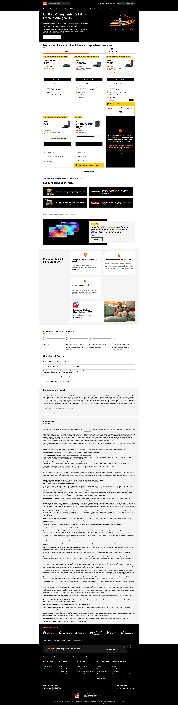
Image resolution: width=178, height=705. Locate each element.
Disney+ (69, 527)
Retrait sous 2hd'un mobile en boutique (98, 633)
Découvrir (96, 239)
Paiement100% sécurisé (66, 632)
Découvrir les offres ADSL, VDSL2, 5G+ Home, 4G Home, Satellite (60, 214)
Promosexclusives (50, 632)
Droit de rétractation (128, 632)
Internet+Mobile (70, 483)
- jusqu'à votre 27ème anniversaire (85, 136)
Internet (62, 483)
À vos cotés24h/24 (113, 632)
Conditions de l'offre (48, 421)
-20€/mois (111, 100)
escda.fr (85, 621)
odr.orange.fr (90, 495)
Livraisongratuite (80, 632)
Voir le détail (57, 83)
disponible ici (96, 452)
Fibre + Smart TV (112, 51)
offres (48, 178)
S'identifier (120, 153)
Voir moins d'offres (89, 171)
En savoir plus (75, 269)
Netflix (64, 527)
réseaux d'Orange (70, 601)
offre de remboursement (58, 178)
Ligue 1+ (73, 527)
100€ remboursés (83, 165)
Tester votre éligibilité (52, 37)
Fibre (66, 51)
